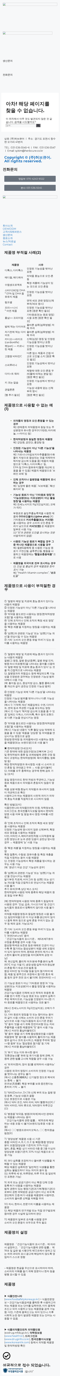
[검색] (38, 125)
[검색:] (21, 125)
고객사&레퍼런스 (12, 231)
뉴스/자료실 (9, 241)
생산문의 (8, 234)
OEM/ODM (9, 228)
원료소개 (8, 238)
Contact (8, 244)
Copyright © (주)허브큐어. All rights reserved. (27, 159)
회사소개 (8, 225)
